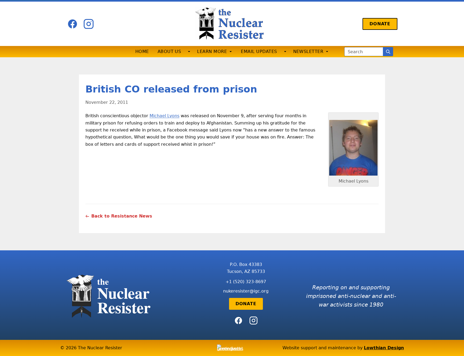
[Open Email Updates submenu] (285, 52)
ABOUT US (169, 51)
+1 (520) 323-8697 (246, 281)
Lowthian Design (384, 347)
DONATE (379, 23)
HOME (142, 51)
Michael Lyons (164, 115)
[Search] (388, 51)
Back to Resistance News (121, 216)
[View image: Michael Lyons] (353, 148)
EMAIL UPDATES (259, 51)
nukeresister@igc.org (246, 291)
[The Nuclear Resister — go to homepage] (232, 24)
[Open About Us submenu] (189, 52)
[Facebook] (72, 24)
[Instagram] (89, 24)
